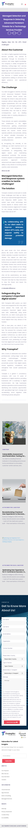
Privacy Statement (7, 811)
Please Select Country (9, 655)
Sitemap (4, 808)
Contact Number (7, 648)
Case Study (5, 449)
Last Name (6, 627)
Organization (6, 641)
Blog (14, 565)
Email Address (7, 634)
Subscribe (8, 761)
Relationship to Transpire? (10, 670)
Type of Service (7, 662)
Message (5, 677)
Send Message (11, 722)
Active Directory (7, 507)
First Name (6, 619)
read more (5, 471)
